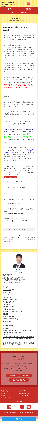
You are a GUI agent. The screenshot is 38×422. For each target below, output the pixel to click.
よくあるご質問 (23, 395)
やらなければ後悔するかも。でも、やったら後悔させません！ (9, 239)
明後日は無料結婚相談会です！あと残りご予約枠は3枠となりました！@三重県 (19, 343)
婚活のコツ (6, 306)
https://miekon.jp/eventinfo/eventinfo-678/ (15, 221)
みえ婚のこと (7, 302)
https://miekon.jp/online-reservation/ (14, 213)
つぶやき (6, 297)
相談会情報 (6, 316)
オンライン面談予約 (19, 380)
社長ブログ (22, 391)
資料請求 (28, 9)
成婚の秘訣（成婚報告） (10, 311)
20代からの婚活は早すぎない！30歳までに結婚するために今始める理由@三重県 (19, 331)
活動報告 (6, 314)
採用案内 (3, 395)
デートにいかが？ (8, 299)
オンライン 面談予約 (19, 12)
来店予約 (9, 9)
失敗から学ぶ (7, 304)
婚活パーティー (5, 397)
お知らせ (6, 292)
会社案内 (3, 393)
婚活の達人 (6, 309)
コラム (5, 294)
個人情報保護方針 (24, 393)
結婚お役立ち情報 (26, 229)
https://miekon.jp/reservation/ (12, 203)
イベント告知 (7, 290)
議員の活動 (6, 321)
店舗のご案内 (5, 391)
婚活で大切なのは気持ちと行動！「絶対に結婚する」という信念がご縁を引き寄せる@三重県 (18, 337)
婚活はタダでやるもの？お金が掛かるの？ (29, 238)
